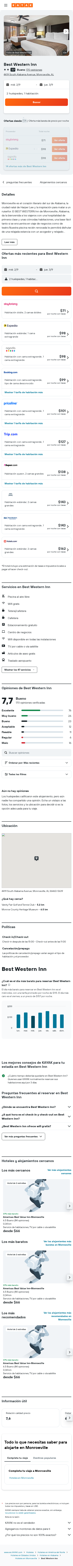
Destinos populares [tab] (44, 1457)
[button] (6, 5)
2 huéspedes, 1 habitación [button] (23, 93)
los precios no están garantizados (20, 1513)
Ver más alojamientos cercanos (59, 1171)
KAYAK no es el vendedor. (20, 1522)
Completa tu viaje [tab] (17, 1457)
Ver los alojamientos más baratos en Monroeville (57, 1243)
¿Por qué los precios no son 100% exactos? (30, 1535)
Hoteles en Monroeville (21, 1477)
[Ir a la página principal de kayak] (22, 5)
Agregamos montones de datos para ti (27, 1528)
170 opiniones (34, 69)
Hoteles (30, 1552)
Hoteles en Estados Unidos (23, 1555)
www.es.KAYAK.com (13, 1552)
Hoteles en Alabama (49, 1555)
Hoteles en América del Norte (51, 1552)
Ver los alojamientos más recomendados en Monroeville (57, 1316)
